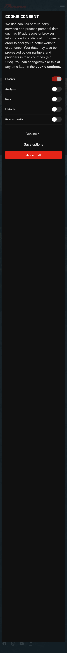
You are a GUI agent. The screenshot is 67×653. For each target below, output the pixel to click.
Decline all (33, 133)
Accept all (33, 155)
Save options (33, 144)
